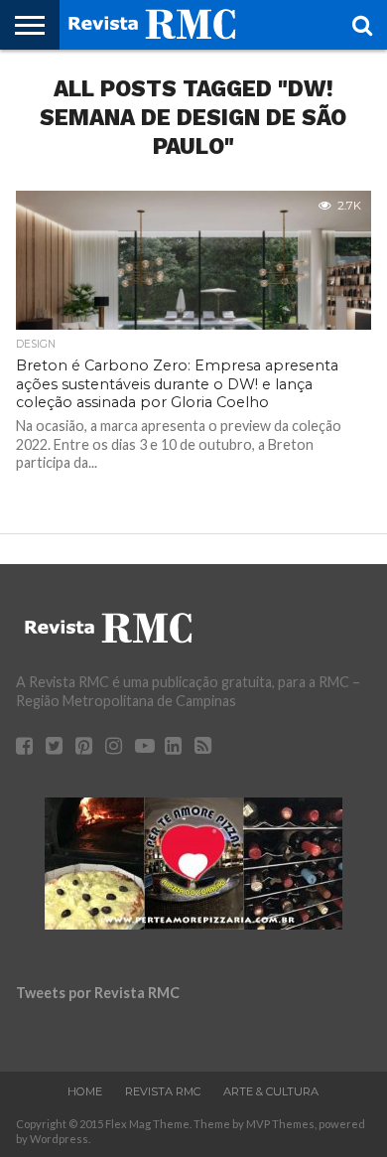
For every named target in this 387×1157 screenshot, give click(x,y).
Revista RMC (162, 1091)
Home (84, 1091)
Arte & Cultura (271, 1091)
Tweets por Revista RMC (98, 992)
